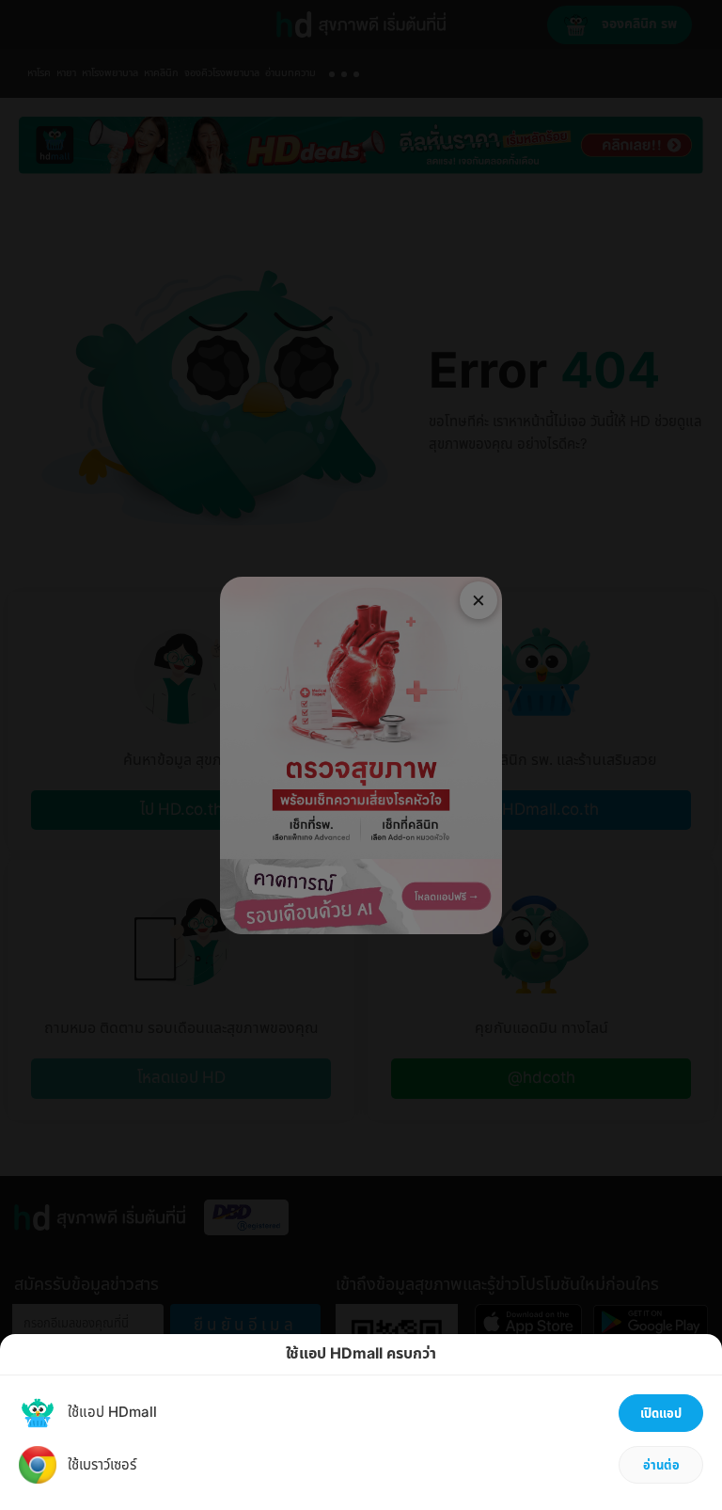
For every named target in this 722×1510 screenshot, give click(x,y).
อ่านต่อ (661, 1465)
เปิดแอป (661, 1414)
